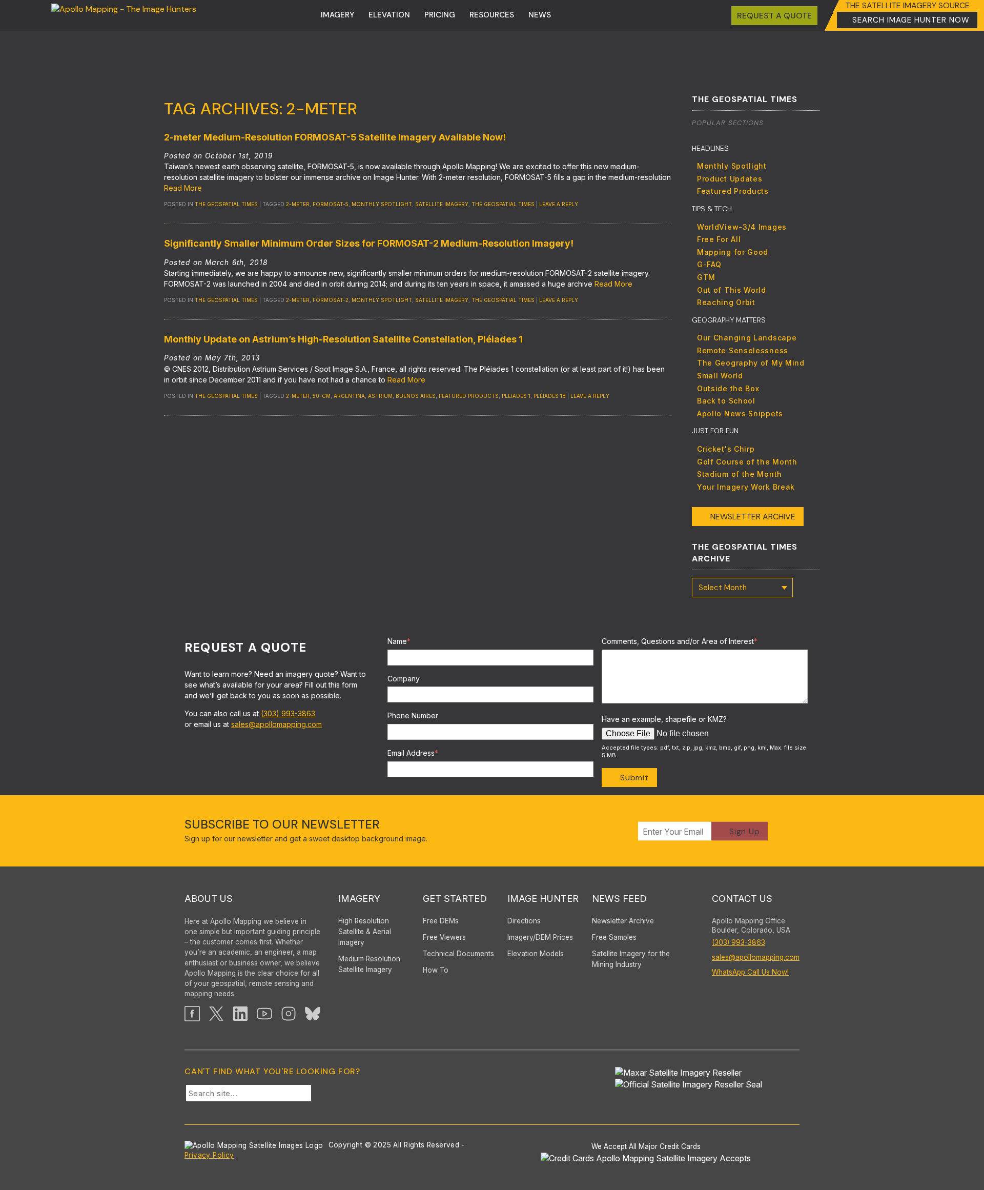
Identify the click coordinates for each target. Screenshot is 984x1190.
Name (399, 641)
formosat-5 (330, 204)
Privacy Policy (209, 1155)
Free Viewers (444, 937)
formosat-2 (330, 300)
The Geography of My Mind (751, 362)
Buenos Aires (416, 396)
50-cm (322, 396)
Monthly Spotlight (732, 166)
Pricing (439, 15)
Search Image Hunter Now (911, 20)
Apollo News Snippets (740, 413)
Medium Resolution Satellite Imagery (369, 964)
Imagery (337, 15)
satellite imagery (441, 204)
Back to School (726, 400)
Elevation (389, 15)
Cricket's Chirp (726, 449)
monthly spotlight (382, 204)
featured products (469, 396)
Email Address (412, 753)
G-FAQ (709, 264)
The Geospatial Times (226, 204)
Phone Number (412, 715)
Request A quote (774, 15)
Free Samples (614, 937)
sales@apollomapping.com (276, 724)
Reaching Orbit (726, 302)
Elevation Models (535, 954)
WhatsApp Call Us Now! (750, 972)
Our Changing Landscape (746, 337)
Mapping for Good (732, 252)
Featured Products (733, 191)
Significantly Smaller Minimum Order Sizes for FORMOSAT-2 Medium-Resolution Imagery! (368, 243)
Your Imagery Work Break (746, 486)
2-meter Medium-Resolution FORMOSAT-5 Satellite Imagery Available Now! (335, 137)
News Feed (619, 898)
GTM (706, 277)
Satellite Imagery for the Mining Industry (631, 959)
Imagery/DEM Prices (540, 937)
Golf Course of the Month (747, 461)
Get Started (455, 898)
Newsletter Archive (752, 516)
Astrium (380, 396)
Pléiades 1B (550, 396)
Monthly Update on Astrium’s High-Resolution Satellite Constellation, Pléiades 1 (343, 339)
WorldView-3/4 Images (742, 227)
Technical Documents (458, 954)
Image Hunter (543, 898)
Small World (720, 375)
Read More (183, 188)
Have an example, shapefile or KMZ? (664, 719)
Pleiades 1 (516, 396)
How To (435, 970)
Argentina (349, 396)
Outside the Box (728, 388)
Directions (524, 921)
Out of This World (731, 290)
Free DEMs (441, 921)
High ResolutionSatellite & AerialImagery (364, 931)
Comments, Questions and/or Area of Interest (679, 641)
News (539, 15)
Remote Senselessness (742, 350)
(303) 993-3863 (288, 713)
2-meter (298, 204)
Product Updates (730, 178)
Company (403, 678)
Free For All (719, 239)
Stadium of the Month (739, 474)
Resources (491, 15)
